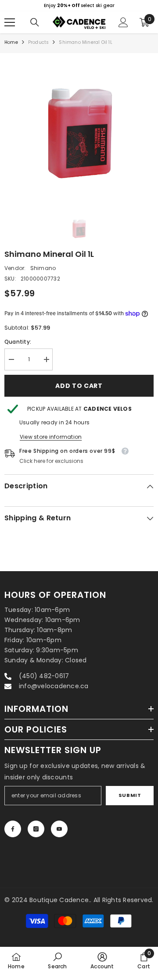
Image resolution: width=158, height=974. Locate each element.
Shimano (43, 268)
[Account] (123, 22)
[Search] (34, 22)
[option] (79, 5)
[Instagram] (36, 829)
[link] (57, 960)
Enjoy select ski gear (79, 5)
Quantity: (17, 341)
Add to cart (79, 385)
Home (11, 42)
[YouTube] (59, 829)
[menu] (9, 22)
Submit (129, 795)
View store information (51, 437)
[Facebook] (12, 829)
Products (38, 42)
